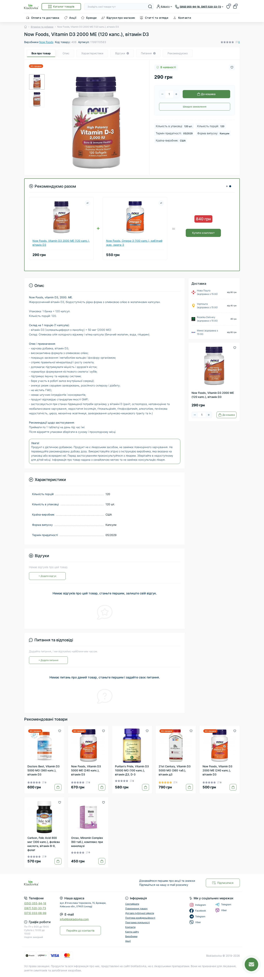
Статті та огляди (156, 17)
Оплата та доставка (45, 17)
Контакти (184, 17)
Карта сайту (132, 931)
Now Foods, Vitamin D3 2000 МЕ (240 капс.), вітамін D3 (217, 770)
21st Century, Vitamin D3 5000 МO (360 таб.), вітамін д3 (175, 770)
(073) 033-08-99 (35, 913)
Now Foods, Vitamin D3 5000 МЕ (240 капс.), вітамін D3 (86, 770)
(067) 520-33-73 (35, 908)
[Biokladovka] (77, 883)
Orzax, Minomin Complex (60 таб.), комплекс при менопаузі (87, 842)
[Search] (150, 7)
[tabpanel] (132, 223)
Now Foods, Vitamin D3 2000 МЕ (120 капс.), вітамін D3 (61, 242)
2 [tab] (230, 186)
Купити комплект (203, 232)
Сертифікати (132, 903)
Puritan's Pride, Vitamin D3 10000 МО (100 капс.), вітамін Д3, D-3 (132, 770)
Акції (72, 17)
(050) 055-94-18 (35, 903)
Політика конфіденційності (140, 917)
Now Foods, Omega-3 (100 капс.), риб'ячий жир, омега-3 (134, 242)
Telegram (226, 904)
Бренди (91, 17)
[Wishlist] (59, 730)
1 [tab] (227, 186)
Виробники (131, 936)
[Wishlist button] (232, 67)
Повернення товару (136, 908)
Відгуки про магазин (120, 17)
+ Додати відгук (47, 575)
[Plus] (176, 94)
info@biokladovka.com (74, 919)
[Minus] (162, 94)
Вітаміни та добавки (42, 26)
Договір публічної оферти (139, 913)
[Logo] (31, 6)
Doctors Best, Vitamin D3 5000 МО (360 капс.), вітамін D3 (43, 770)
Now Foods (46, 42)
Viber (224, 910)
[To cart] (58, 787)
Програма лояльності (137, 922)
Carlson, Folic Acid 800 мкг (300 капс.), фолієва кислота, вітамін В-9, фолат (43, 844)
